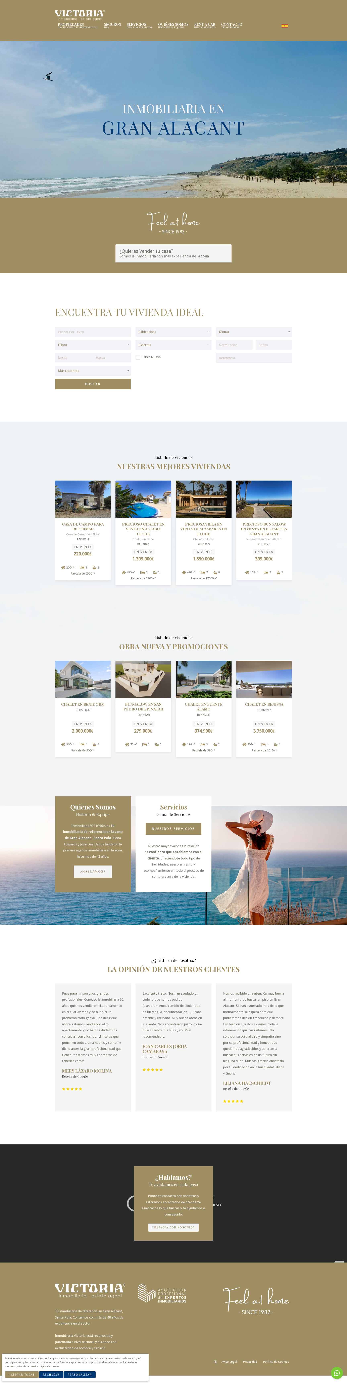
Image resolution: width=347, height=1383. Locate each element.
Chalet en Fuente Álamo (203, 706)
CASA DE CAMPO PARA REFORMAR (83, 526)
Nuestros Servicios (173, 829)
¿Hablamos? (93, 871)
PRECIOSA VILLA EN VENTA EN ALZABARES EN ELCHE (203, 529)
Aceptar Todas (22, 1374)
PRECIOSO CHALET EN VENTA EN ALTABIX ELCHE (143, 529)
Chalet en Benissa (264, 704)
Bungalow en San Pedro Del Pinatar (143, 706)
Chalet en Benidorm (83, 704)
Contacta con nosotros (173, 1227)
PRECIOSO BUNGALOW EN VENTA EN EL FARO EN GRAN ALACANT (264, 529)
